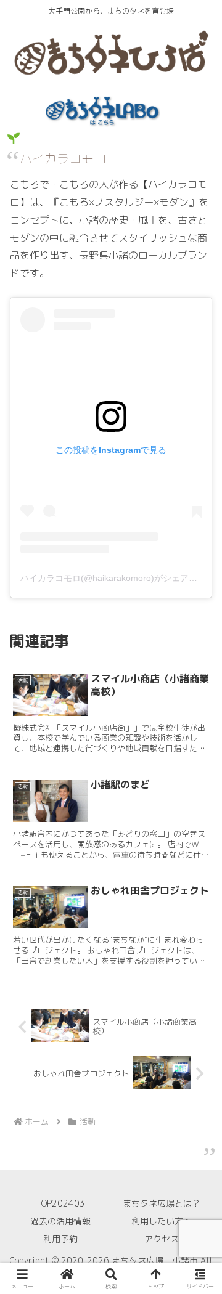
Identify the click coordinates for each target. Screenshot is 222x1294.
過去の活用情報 (60, 1221)
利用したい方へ (161, 1221)
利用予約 (60, 1239)
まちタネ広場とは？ (161, 1203)
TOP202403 (60, 1203)
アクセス (161, 1239)
